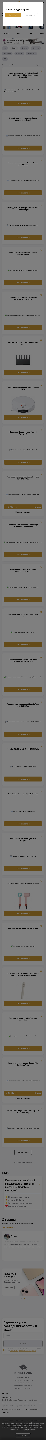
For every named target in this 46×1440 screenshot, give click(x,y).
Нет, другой (30, 15)
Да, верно (13, 15)
